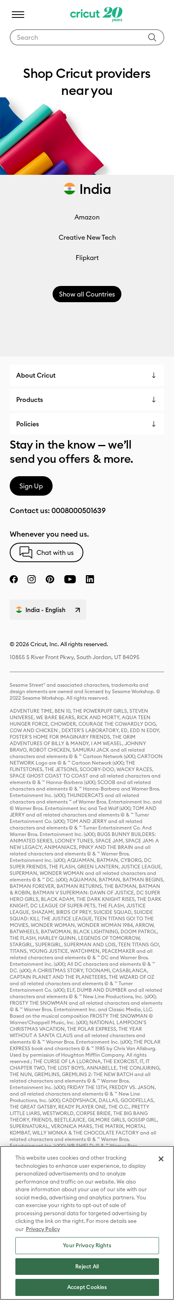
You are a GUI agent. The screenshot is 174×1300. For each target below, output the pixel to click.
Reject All (87, 1266)
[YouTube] (70, 579)
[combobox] (87, 37)
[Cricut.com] (95, 14)
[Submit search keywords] (152, 37)
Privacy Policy (43, 1229)
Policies (27, 424)
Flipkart (87, 258)
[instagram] (32, 579)
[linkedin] (90, 579)
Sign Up (31, 486)
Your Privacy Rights (87, 1245)
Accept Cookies (87, 1287)
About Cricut (35, 375)
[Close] (161, 1159)
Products (29, 399)
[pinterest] (49, 579)
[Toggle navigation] (18, 14)
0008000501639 (78, 510)
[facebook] (14, 579)
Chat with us (55, 552)
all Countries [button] (87, 294)
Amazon (87, 217)
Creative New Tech (87, 237)
